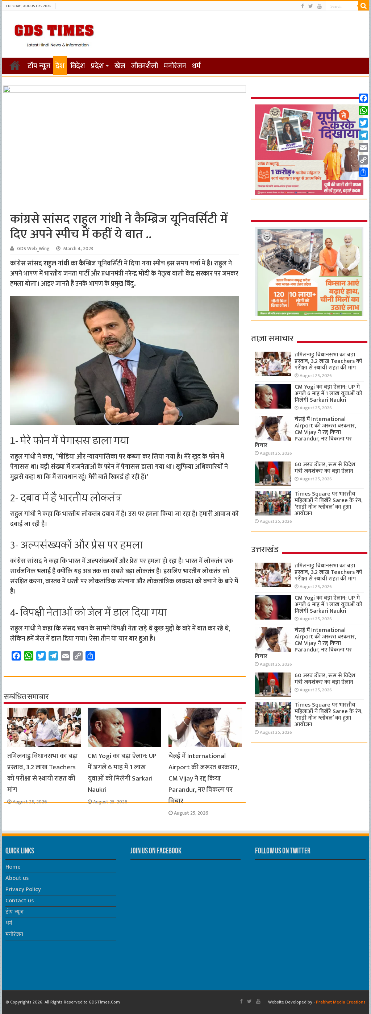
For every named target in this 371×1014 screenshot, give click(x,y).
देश (59, 66)
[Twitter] (310, 6)
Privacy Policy (23, 889)
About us (17, 878)
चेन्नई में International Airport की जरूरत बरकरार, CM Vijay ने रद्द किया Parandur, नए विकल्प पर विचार (203, 778)
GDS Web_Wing (33, 249)
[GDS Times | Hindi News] (53, 33)
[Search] (363, 6)
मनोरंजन (175, 66)
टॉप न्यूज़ (39, 66)
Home (13, 867)
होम (14, 65)
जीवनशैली (144, 66)
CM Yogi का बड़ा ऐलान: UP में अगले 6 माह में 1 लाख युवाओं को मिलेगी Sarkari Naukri (122, 772)
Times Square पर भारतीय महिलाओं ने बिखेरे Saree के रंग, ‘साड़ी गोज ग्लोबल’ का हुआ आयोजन (329, 503)
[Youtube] (319, 6)
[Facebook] (302, 6)
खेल (119, 66)
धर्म (196, 66)
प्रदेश (97, 66)
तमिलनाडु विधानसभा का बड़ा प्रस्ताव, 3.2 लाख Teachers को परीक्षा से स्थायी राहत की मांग (42, 772)
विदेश (77, 66)
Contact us (19, 901)
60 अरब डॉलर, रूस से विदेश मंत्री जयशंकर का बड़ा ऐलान (325, 468)
